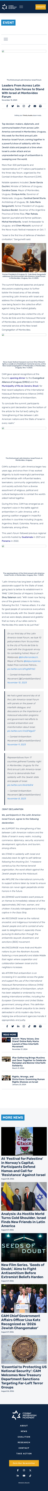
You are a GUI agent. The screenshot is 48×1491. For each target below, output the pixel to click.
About (24, 1426)
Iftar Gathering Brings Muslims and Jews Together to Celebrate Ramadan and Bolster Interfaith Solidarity (29, 1061)
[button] (5, 39)
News (24, 1431)
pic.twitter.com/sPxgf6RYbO (21, 669)
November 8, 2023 (16, 798)
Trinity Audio (27, 115)
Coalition (24, 1437)
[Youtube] (24, 1476)
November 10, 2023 (17, 682)
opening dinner (17, 378)
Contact (24, 1448)
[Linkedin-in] (18, 1476)
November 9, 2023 (16, 744)
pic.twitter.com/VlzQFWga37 (21, 731)
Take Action (24, 1453)
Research (24, 1442)
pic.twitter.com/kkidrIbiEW (20, 785)
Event (8, 23)
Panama (6, 541)
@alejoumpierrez (32, 661)
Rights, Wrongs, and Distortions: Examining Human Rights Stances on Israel (28, 1079)
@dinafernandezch (28, 657)
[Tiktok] (30, 1476)
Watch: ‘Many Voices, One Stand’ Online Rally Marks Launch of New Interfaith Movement (25, 1042)
